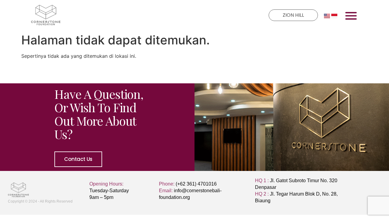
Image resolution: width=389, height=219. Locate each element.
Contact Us (78, 159)
